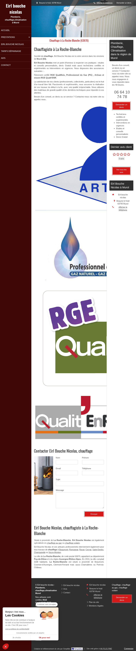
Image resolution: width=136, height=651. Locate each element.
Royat (81, 549)
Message (60, 490)
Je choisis (16, 638)
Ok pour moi (44, 638)
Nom (58, 458)
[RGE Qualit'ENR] (77, 417)
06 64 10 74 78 (122, 94)
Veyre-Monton (55, 552)
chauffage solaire (72, 543)
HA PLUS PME (106, 649)
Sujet (58, 479)
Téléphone (86, 468)
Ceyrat (88, 549)
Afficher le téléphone (104, 3)
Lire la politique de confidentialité (17, 629)
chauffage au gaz (54, 543)
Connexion (128, 648)
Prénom (85, 458)
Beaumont (63, 549)
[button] (5, 646)
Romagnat (73, 549)
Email (58, 468)
